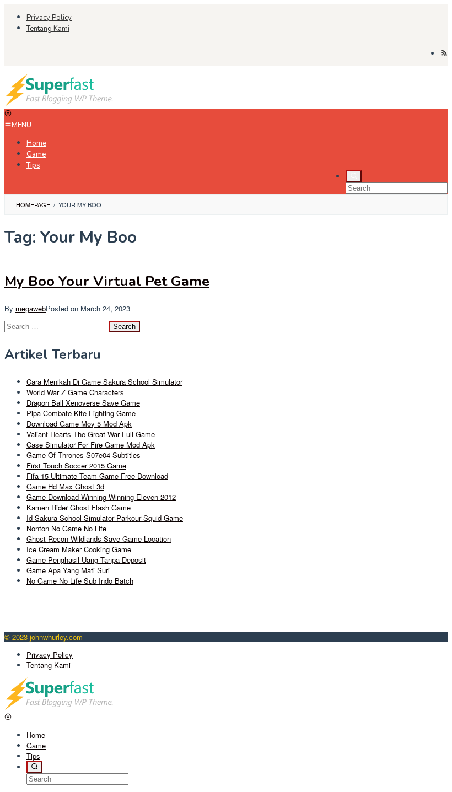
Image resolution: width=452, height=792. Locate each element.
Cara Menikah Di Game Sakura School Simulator (104, 381)
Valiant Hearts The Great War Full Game (90, 434)
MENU (21, 125)
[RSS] (444, 53)
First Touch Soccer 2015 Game (76, 465)
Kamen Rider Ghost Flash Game (78, 507)
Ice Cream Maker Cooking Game (78, 549)
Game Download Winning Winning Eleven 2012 (101, 497)
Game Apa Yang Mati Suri (68, 570)
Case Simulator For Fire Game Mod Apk (90, 444)
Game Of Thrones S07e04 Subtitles (83, 455)
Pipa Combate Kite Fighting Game (81, 413)
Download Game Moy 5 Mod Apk (79, 423)
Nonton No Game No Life (66, 528)
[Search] (354, 176)
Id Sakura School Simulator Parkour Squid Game (104, 518)
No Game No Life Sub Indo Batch (79, 580)
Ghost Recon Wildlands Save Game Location (98, 539)
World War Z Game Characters (75, 392)
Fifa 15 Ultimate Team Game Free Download (97, 476)
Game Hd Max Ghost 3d (65, 486)
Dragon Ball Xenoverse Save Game (83, 402)
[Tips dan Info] (59, 103)
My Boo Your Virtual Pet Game (106, 281)
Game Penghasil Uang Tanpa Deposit (86, 559)
